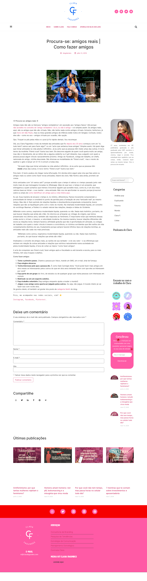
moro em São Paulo (24, 133)
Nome (16, 349)
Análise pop (119, 196)
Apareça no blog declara (90, 27)
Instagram (18, 300)
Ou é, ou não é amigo (62, 127)
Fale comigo (72, 27)
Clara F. (118, 215)
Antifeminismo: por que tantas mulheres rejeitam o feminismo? (126, 381)
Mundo (117, 210)
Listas (117, 220)
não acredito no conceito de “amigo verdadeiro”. (33, 127)
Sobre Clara (59, 27)
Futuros (118, 205)
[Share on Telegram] (45, 400)
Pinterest (41, 300)
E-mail (16, 357)
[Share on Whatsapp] (16, 400)
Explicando (119, 200)
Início (48, 27)
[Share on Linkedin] (28, 400)
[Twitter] (126, 11)
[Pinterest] (131, 11)
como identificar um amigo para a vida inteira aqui (49, 193)
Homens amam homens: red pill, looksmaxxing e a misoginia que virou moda (126, 399)
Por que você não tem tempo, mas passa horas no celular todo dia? (126, 418)
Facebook (29, 300)
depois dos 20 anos (74, 144)
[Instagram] (116, 11)
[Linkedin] (121, 11)
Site (14, 366)
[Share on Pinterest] (39, 400)
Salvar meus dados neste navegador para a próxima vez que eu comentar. (45, 375)
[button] (11, 26)
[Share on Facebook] (34, 400)
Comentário (18, 321)
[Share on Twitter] (22, 400)
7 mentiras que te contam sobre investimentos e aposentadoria (118, 490)
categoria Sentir (63, 289)
